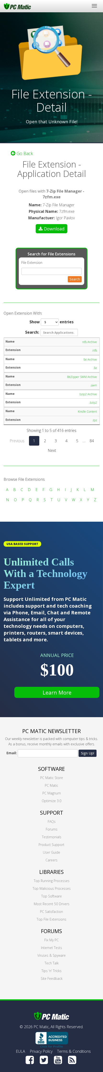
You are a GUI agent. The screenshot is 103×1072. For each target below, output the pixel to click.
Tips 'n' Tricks (51, 970)
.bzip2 (93, 403)
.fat (95, 368)
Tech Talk (52, 963)
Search (74, 279)
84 (92, 440)
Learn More (57, 692)
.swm (93, 385)
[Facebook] (30, 1060)
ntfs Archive (89, 342)
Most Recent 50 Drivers (51, 904)
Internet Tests (51, 947)
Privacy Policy (41, 1051)
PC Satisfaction (51, 911)
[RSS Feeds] (72, 1060)
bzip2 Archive (88, 394)
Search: (32, 332)
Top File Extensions (51, 919)
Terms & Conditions (74, 1051)
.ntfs (94, 350)
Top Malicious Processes (52, 888)
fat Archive (90, 359)
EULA (20, 1051)
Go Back (24, 153)
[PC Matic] (17, 6)
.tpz (94, 420)
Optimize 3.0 (51, 801)
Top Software (51, 896)
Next (52, 450)
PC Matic (51, 785)
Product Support (51, 844)
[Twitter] (44, 1060)
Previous (17, 440)
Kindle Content (87, 411)
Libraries (51, 871)
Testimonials (51, 837)
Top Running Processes (51, 880)
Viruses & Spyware (51, 955)
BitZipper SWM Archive (82, 377)
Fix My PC (51, 940)
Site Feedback (52, 978)
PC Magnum (51, 793)
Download (54, 229)
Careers (51, 860)
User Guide (51, 852)
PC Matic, (42, 1026)
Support (51, 812)
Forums (51, 829)
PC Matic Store (51, 777)
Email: (11, 753)
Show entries (51, 322)
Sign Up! (87, 753)
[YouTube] (58, 1060)
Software (51, 768)
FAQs (52, 821)
